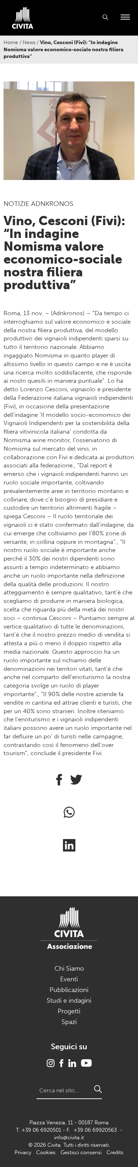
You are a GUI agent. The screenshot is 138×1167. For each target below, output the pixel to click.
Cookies (46, 1152)
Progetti (69, 1011)
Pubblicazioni (69, 990)
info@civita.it (69, 1137)
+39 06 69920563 (95, 1130)
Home (11, 42)
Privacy (23, 1152)
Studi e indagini (69, 1000)
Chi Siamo (69, 968)
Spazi (69, 1022)
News (29, 42)
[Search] (98, 1089)
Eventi (69, 979)
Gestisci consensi (81, 1152)
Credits (115, 1152)
